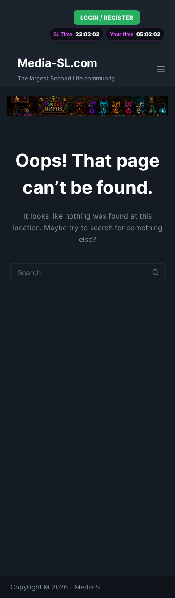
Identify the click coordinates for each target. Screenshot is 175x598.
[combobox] (79, 272)
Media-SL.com (57, 63)
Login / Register (106, 17)
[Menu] (161, 69)
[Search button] (155, 272)
